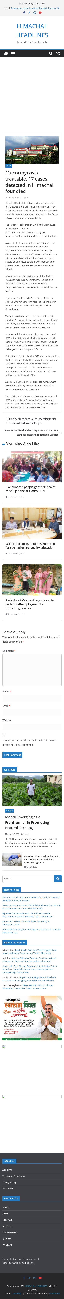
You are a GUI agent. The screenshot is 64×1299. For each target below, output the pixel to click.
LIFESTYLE (7, 1220)
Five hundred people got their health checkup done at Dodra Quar (30, 489)
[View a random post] (58, 53)
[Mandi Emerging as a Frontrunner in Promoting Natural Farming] (32, 790)
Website (6, 720)
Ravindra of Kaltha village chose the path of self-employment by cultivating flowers (29, 604)
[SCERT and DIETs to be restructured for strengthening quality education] (32, 509)
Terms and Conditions (13, 1176)
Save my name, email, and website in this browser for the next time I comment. (30, 742)
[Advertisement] (32, 91)
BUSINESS (7, 1226)
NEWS (9, 166)
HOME (5, 1207)
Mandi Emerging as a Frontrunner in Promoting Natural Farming (27, 822)
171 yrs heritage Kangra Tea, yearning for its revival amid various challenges (31, 421)
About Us (7, 1169)
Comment (8, 650)
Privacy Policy (9, 1182)
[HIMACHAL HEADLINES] (6, 53)
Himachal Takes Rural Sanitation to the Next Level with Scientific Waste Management (41, 859)
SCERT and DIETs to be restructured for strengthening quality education (30, 546)
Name (6, 691)
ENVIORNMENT (10, 1232)
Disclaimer (7, 1188)
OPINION (9, 811)
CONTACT (7, 1245)
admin (25, 197)
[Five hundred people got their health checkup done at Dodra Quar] (32, 453)
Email (6, 706)
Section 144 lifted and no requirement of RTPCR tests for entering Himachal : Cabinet (31, 432)
